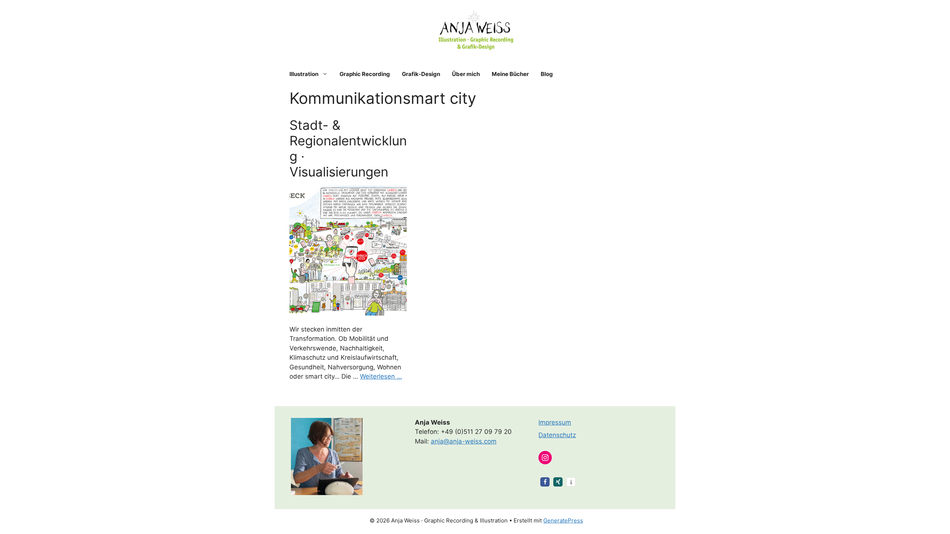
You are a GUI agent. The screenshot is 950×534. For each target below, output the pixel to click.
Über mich (466, 74)
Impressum (554, 422)
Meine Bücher (510, 74)
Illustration (303, 74)
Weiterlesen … (381, 376)
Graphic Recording (365, 74)
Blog (547, 74)
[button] (545, 482)
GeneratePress (563, 520)
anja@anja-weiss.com (464, 441)
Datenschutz (557, 435)
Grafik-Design (421, 74)
